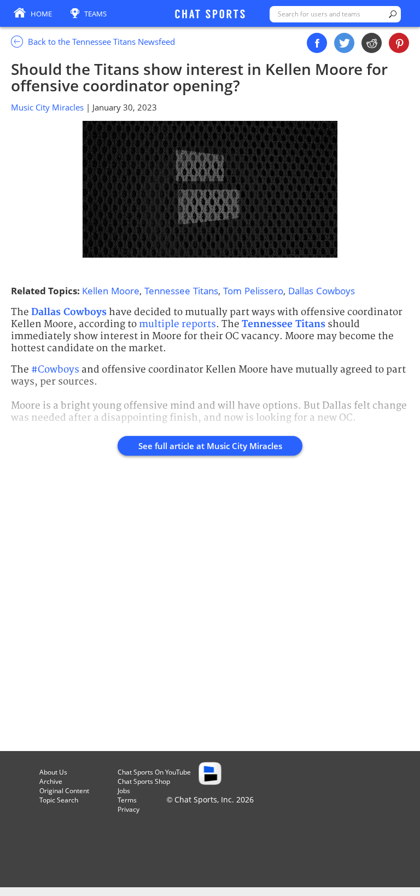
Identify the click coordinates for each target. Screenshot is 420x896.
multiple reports (177, 324)
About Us (53, 772)
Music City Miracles (48, 107)
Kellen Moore (110, 290)
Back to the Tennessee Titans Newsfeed (100, 41)
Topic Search (58, 800)
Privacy (128, 809)
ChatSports (210, 14)
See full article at (210, 445)
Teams (95, 14)
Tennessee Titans (181, 290)
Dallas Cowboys (321, 290)
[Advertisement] (210, 610)
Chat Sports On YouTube (154, 772)
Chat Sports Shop (144, 781)
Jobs (124, 790)
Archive (50, 781)
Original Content (64, 790)
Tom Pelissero (253, 290)
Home (41, 14)
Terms (127, 800)
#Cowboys (55, 369)
